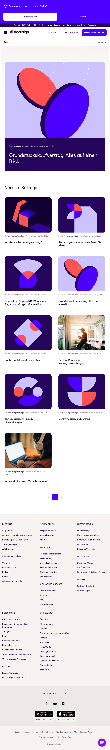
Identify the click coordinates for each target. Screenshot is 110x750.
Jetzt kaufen (70, 32)
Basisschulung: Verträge (19, 146)
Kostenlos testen (94, 32)
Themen (100, 42)
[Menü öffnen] (5, 33)
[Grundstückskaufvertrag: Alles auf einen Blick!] (55, 100)
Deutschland (49, 693)
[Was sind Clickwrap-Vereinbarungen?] (28, 450)
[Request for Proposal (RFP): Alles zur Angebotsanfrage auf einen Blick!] (28, 273)
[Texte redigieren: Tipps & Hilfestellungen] (28, 391)
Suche (42, 25)
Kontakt (53, 32)
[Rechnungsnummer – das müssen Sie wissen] (81, 215)
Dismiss (82, 16)
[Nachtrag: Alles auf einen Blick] (28, 332)
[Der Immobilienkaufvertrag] (81, 391)
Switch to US (30, 16)
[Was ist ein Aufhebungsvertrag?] (28, 215)
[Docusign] (19, 32)
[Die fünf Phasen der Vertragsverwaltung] (81, 332)
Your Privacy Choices (64, 732)
